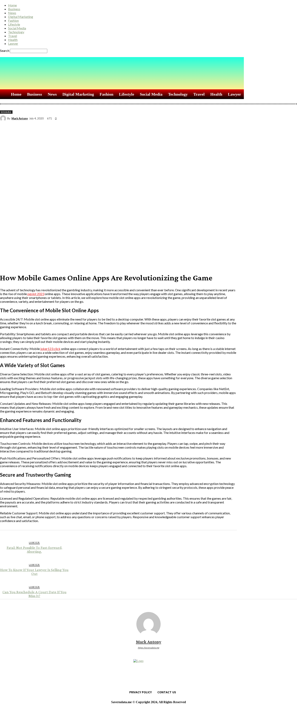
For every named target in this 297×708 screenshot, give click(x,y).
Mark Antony (20, 118)
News (12, 13)
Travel (12, 36)
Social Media (17, 28)
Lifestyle (14, 24)
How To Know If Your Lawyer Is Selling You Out (34, 572)
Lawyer (13, 43)
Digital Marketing (20, 17)
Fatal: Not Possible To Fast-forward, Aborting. (34, 549)
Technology (16, 32)
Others (6, 112)
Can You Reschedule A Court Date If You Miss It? (34, 594)
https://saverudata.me (148, 647)
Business (14, 9)
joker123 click (50, 349)
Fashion (13, 20)
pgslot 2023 (35, 294)
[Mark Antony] (3, 118)
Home (12, 5)
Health (13, 40)
